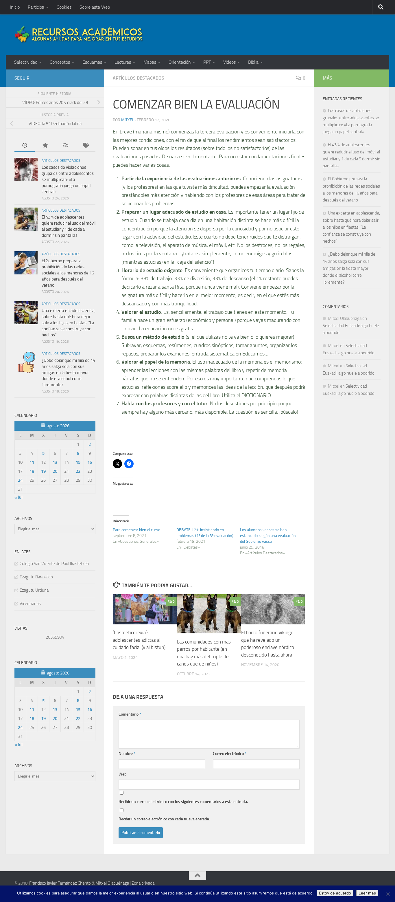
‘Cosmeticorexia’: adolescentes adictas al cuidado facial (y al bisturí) (139, 640)
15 (78, 462)
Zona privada (143, 883)
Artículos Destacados (138, 78)
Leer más (367, 893)
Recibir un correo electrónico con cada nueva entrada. (164, 819)
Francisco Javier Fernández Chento (60, 883)
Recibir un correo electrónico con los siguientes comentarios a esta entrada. (183, 801)
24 (20, 480)
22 (78, 471)
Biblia (253, 62)
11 (31, 462)
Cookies (64, 7)
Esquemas (92, 62)
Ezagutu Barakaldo (36, 577)
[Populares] (45, 146)
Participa (36, 7)
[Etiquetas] (85, 146)
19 (43, 471)
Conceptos (60, 62)
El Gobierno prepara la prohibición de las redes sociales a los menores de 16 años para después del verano (68, 273)
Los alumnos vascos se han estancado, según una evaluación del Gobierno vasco (268, 535)
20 (55, 471)
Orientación (180, 62)
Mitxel (127, 120)
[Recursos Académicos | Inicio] (78, 34)
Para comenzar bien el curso (136, 529)
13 (55, 462)
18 (31, 471)
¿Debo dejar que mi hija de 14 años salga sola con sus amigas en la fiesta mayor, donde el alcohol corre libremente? (68, 372)
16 (89, 462)
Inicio (15, 7)
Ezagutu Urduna (34, 590)
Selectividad (25, 62)
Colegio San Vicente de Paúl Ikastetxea (54, 563)
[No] (388, 894)
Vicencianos (30, 603)
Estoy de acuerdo (335, 893)
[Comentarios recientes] (65, 146)
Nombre (127, 753)
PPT (207, 62)
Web (123, 774)
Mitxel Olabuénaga (112, 883)
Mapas (149, 62)
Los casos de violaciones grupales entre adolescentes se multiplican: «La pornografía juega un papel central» (68, 179)
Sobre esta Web (95, 7)
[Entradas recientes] (24, 146)
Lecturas (123, 62)
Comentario (130, 714)
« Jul (18, 497)
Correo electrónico (229, 753)
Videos (229, 62)
